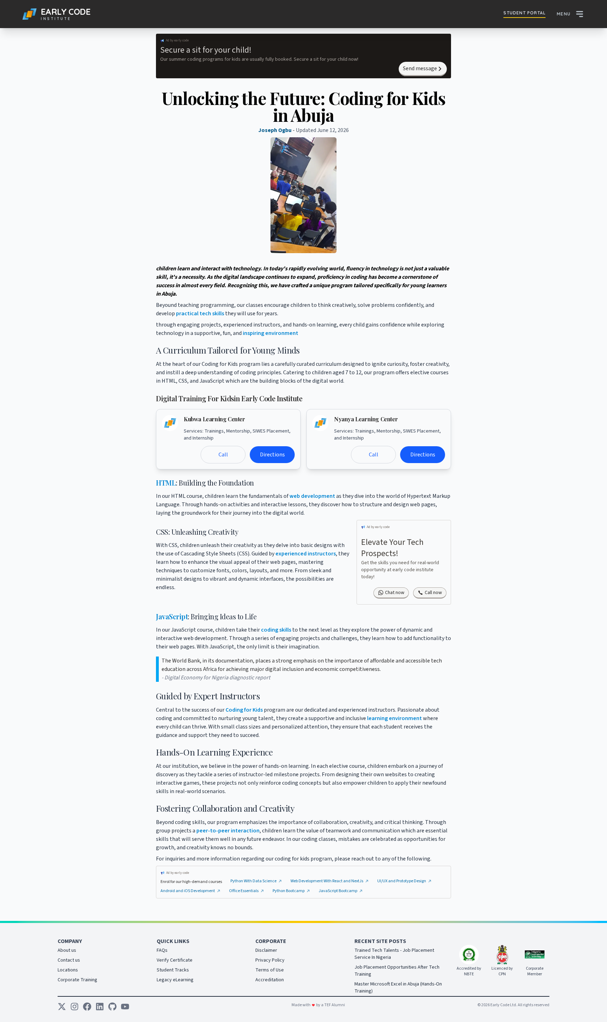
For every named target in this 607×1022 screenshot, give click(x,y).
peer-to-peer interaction (228, 831)
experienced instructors (305, 554)
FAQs (162, 950)
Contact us (69, 960)
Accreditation (269, 979)
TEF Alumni (334, 1005)
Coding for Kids (244, 710)
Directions (272, 455)
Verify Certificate (174, 960)
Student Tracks (173, 970)
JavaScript (172, 616)
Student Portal (524, 12)
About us (67, 950)
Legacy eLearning (175, 979)
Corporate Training (77, 979)
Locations (68, 970)
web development (312, 496)
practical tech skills (200, 313)
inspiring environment (270, 333)
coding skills (276, 630)
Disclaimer (266, 950)
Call (223, 455)
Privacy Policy (270, 960)
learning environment (394, 718)
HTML (166, 482)
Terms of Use (269, 970)
